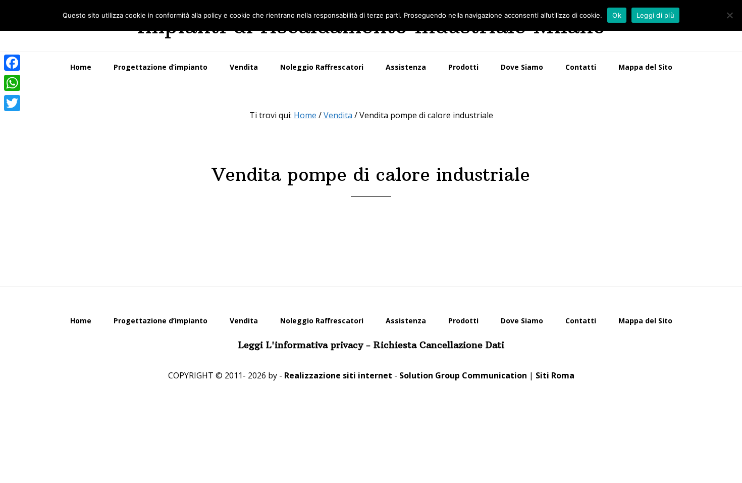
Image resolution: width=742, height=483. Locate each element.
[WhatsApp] (12, 83)
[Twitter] (12, 103)
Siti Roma (555, 375)
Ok (616, 15)
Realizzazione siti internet (338, 375)
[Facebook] (12, 63)
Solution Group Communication (463, 375)
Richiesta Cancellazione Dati (439, 345)
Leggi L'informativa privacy (300, 345)
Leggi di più (655, 15)
